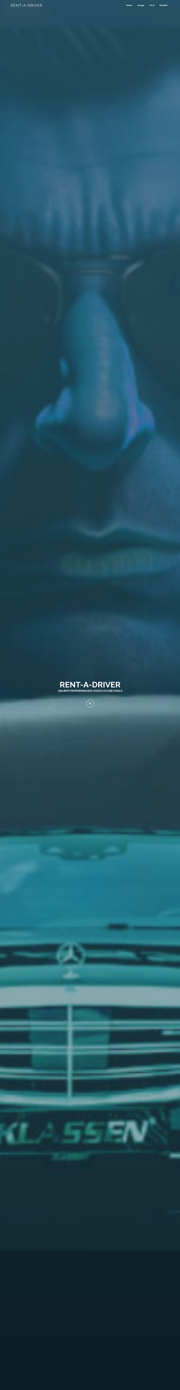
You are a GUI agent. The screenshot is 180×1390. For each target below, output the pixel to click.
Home (129, 5)
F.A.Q (152, 5)
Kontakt (163, 5)
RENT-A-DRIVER (26, 5)
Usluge (140, 5)
